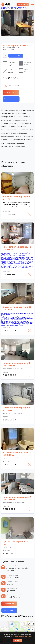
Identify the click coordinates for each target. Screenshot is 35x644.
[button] (5, 55)
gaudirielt (11, 591)
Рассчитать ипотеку (11, 99)
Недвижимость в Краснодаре (11, 7)
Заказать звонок (23, 4)
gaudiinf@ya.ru (13, 597)
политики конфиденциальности (22, 636)
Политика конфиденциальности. (25, 615)
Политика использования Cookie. (9, 615)
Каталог (4, 8)
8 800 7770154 (13, 578)
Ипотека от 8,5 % (16, 56)
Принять (17, 640)
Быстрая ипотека (9, 610)
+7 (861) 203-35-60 (15, 584)
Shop (25, 7)
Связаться (9, 604)
